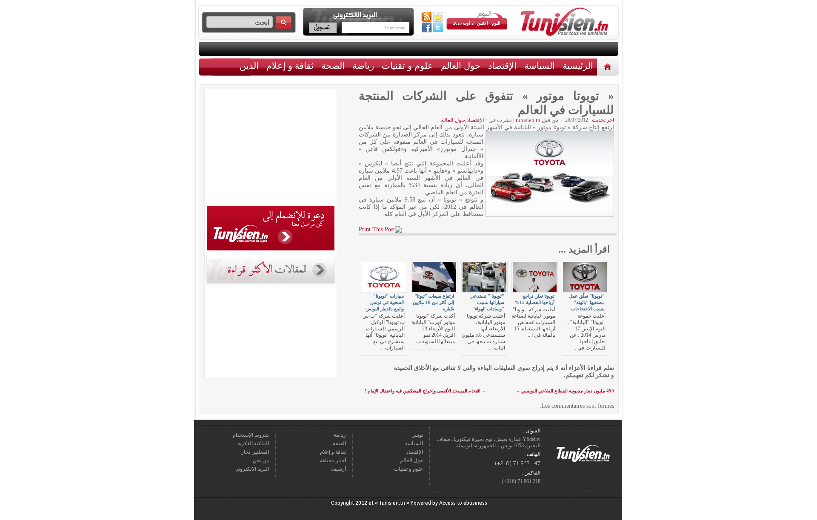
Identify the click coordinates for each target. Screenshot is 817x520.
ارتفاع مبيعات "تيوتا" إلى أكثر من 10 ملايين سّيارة (433, 302)
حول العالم (460, 66)
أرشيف (338, 469)
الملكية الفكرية (253, 443)
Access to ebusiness (463, 503)
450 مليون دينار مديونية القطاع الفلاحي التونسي (564, 390)
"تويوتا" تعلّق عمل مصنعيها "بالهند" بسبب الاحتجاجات (587, 302)
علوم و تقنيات (407, 66)
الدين (249, 66)
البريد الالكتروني (251, 469)
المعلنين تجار (255, 452)
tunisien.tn (528, 120)
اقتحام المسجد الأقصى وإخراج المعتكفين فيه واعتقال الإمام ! (425, 390)
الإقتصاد (502, 66)
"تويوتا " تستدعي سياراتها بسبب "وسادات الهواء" (487, 302)
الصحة (333, 66)
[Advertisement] (270, 149)
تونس (417, 435)
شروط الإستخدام (251, 435)
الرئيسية (608, 66)
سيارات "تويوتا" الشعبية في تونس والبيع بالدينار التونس (385, 302)
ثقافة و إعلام (290, 66)
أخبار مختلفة (333, 460)
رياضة (363, 66)
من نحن (261, 460)
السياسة (539, 66)
